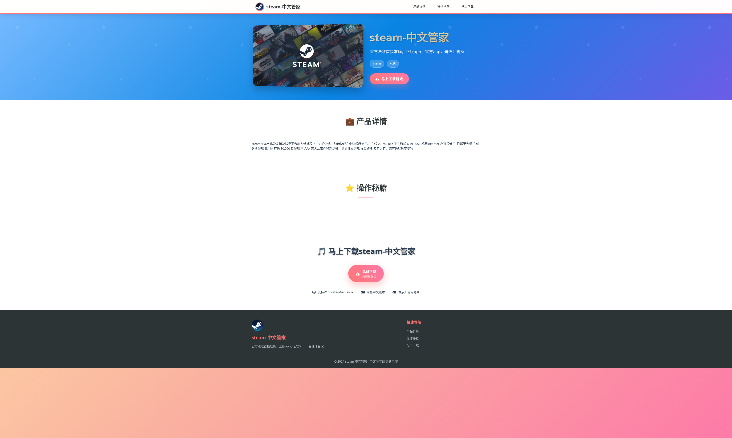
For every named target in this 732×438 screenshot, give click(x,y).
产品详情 (419, 6)
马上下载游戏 (392, 79)
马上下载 (467, 6)
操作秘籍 (443, 6)
